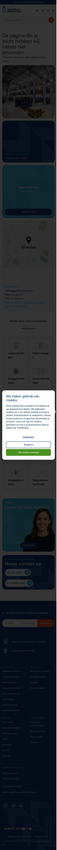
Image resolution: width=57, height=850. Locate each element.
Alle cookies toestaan (28, 452)
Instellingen (28, 437)
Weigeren (28, 444)
